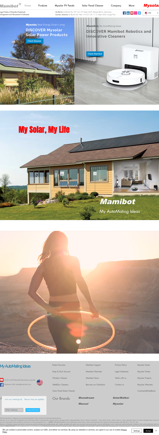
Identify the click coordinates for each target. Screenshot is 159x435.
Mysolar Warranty (145, 384)
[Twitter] (139, 13)
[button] (45, 5)
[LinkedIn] (128, 13)
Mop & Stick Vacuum (61, 371)
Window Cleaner (59, 378)
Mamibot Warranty (94, 371)
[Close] (156, 431)
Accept (148, 431)
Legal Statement (121, 371)
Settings (137, 431)
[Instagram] (135, 13)
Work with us (120, 378)
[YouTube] (131, 13)
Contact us (119, 384)
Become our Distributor (95, 384)
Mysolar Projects (144, 378)
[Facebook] (124, 13)
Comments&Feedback (146, 391)
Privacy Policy (121, 365)
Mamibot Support (93, 365)
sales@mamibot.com (23, 384)
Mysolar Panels (143, 371)
